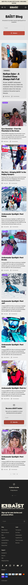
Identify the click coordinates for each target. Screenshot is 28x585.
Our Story (18, 532)
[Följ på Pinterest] (14, 566)
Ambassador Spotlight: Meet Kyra (12, 458)
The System (18, 530)
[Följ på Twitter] (6, 566)
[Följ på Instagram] (10, 566)
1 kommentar (15, 357)
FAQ (2, 558)
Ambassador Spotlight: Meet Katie (12, 345)
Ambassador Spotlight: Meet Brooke (12, 258)
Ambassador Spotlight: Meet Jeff (12, 302)
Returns (3, 555)
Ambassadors (19, 535)
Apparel (3, 537)
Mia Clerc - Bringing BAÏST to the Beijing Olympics (13, 173)
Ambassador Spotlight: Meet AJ (13, 388)
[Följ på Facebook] (2, 566)
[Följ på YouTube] (18, 566)
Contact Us (4, 553)
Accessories (4, 542)
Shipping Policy (5, 560)
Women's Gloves (5, 532)
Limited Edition (5, 540)
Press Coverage (19, 540)
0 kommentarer (16, 96)
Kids (2, 535)
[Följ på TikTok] (22, 566)
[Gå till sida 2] (17, 474)
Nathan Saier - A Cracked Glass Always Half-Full (11, 76)
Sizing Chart (4, 545)
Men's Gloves (4, 530)
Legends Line (19, 537)
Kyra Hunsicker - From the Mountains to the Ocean (11, 130)
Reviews (17, 542)
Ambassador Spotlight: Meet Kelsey (12, 215)
